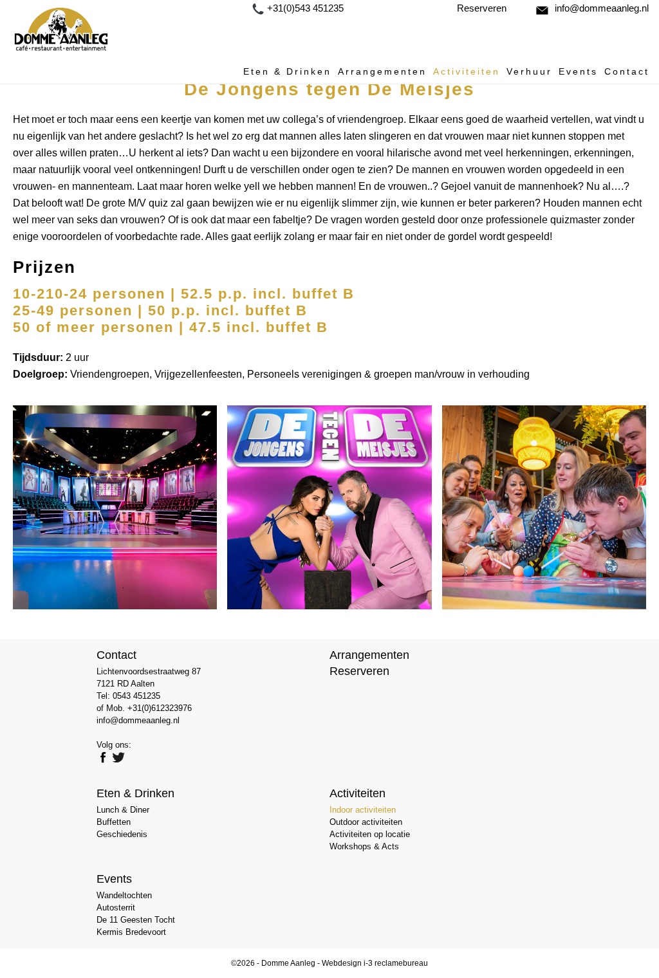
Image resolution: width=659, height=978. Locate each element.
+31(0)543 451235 (305, 8)
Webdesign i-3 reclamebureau (375, 963)
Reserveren (481, 8)
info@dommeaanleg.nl (602, 8)
